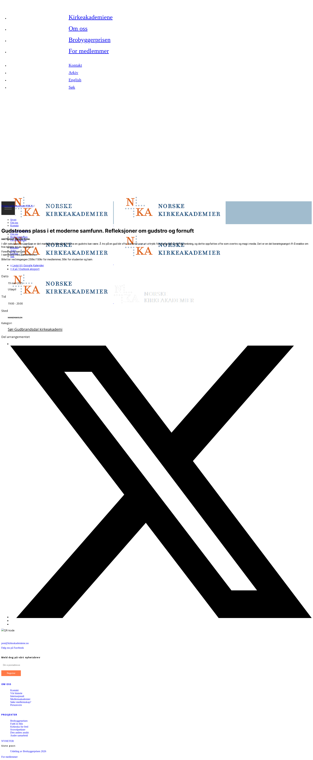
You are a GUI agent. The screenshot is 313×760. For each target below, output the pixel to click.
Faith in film (16, 723)
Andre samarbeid (19, 735)
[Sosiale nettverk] (161, 617)
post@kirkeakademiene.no (15, 643)
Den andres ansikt (19, 732)
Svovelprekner (17, 729)
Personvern (16, 705)
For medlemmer (9, 756)
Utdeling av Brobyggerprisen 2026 (28, 751)
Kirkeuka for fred (19, 726)
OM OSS (6, 684)
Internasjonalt (17, 696)
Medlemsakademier (20, 699)
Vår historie (16, 693)
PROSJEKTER (9, 714)
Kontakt (14, 690)
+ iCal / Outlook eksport (24, 269)
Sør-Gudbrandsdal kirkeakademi (35, 329)
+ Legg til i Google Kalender (27, 265)
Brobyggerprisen (19, 720)
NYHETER (7, 741)
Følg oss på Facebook (12, 647)
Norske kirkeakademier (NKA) (17, 205)
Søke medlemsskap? (20, 702)
